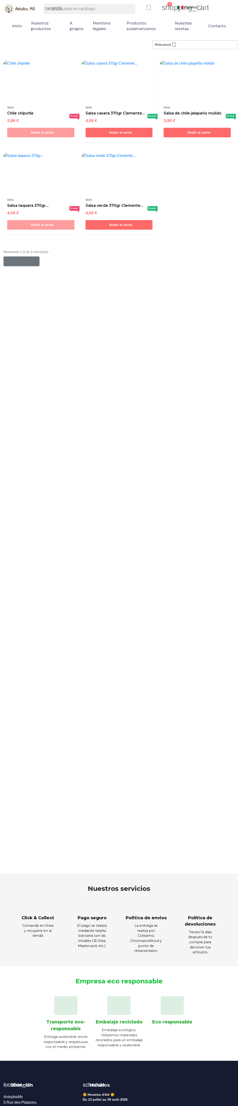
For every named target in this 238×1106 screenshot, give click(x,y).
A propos (76, 26)
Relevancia (165, 44)
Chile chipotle (20, 113)
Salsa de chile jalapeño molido (192, 113)
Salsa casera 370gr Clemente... (115, 113)
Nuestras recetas (183, 26)
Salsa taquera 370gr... (28, 205)
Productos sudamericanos (141, 26)
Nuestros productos (41, 26)
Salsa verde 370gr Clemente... (114, 205)
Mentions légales (102, 26)
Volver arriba (21, 261)
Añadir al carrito (42, 132)
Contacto (217, 26)
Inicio (17, 26)
